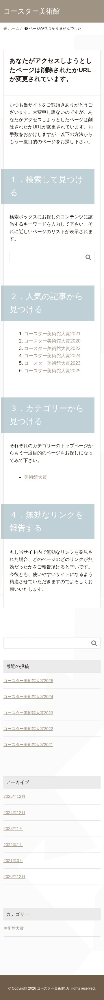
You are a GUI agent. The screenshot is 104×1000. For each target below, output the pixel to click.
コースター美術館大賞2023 (52, 363)
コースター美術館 (31, 11)
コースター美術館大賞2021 (52, 333)
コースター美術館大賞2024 (52, 355)
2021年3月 (13, 860)
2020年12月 (14, 876)
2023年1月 (13, 828)
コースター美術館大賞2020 (52, 340)
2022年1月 (13, 844)
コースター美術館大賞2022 (52, 348)
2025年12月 (14, 796)
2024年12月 (14, 812)
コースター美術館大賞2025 (52, 370)
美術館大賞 (35, 477)
